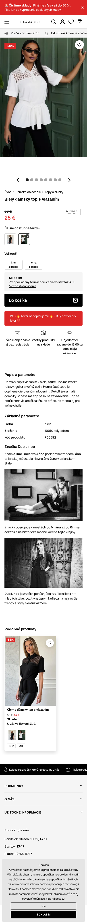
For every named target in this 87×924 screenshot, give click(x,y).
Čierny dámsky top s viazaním (28, 709)
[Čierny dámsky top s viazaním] (12, 735)
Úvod (8, 192)
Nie (43, 906)
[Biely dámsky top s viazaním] (22, 735)
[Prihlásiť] (62, 22)
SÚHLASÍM (43, 914)
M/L (21, 746)
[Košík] (80, 22)
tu (63, 899)
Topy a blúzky (54, 192)
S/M (11, 746)
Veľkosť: (10, 253)
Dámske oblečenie (28, 192)
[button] (82, 7)
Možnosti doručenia (22, 286)
